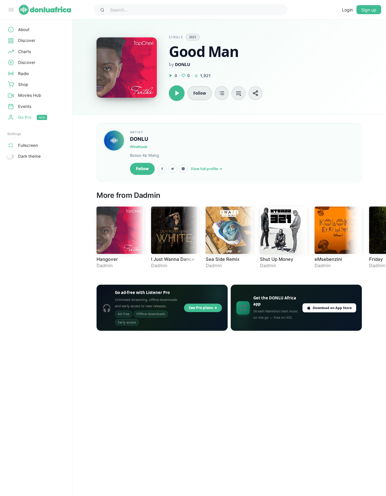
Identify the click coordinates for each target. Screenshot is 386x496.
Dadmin (147, 195)
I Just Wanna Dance (173, 259)
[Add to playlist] (222, 93)
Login (347, 9)
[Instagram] (183, 168)
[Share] (255, 93)
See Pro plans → (203, 307)
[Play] (177, 93)
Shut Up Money (276, 259)
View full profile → (206, 168)
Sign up (368, 9)
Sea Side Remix (222, 259)
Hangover (107, 259)
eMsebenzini (328, 259)
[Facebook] (162, 168)
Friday (376, 259)
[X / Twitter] (172, 168)
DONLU (182, 64)
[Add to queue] (238, 93)
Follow (142, 168)
